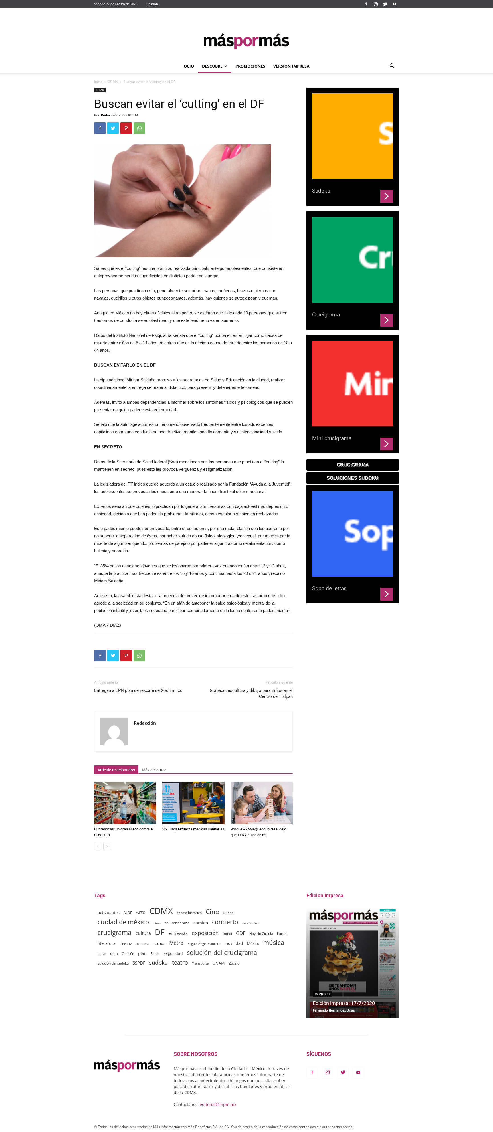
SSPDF (139, 963)
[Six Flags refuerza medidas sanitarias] (193, 803)
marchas (159, 943)
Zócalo (234, 963)
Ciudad (228, 913)
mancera (142, 943)
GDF (240, 933)
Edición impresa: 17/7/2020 (344, 1003)
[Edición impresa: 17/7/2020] (352, 963)
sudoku (158, 962)
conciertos (250, 923)
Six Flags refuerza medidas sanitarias (193, 829)
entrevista (178, 933)
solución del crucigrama (222, 952)
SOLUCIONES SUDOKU (353, 478)
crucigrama (115, 932)
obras (102, 953)
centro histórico (189, 912)
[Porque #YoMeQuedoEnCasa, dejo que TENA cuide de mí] (262, 803)
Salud (155, 953)
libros (281, 933)
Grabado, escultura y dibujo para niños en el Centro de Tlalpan (251, 693)
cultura (143, 933)
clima (157, 923)
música (273, 942)
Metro (176, 943)
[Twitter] (385, 4)
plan (142, 953)
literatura (107, 943)
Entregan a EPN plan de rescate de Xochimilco (138, 690)
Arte (141, 912)
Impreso (322, 994)
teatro (180, 962)
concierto (225, 922)
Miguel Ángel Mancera (203, 943)
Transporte (200, 963)
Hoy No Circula (261, 933)
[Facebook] (366, 4)
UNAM (219, 963)
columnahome (177, 922)
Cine (212, 912)
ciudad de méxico (123, 922)
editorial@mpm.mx (218, 1104)
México (253, 943)
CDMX (113, 81)
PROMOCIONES (250, 66)
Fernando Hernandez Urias (334, 1010)
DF (160, 932)
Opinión (152, 4)
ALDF (128, 912)
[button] (392, 66)
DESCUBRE (212, 66)
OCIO (189, 66)
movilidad (233, 943)
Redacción (109, 115)
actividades (109, 912)
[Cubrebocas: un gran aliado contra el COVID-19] (125, 803)
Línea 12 (126, 943)
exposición (205, 933)
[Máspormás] (246, 41)
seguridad (173, 953)
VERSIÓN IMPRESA (291, 66)
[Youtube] (394, 4)
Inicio (98, 81)
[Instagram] (375, 4)
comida (200, 922)
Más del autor (154, 770)
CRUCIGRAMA (353, 464)
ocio (114, 953)
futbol (227, 933)
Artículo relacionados (116, 770)
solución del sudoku (113, 963)
